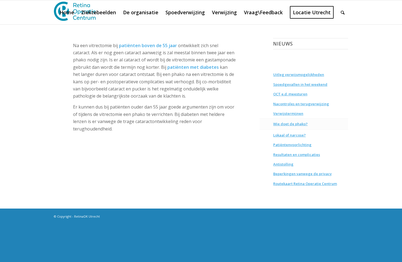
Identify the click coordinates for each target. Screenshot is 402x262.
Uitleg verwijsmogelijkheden (298, 74)
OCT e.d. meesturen (290, 94)
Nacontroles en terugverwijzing (301, 103)
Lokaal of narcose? (289, 135)
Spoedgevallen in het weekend (300, 84)
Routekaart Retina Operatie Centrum (305, 183)
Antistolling (283, 164)
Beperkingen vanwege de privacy (302, 173)
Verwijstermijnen (288, 113)
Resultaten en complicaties (296, 154)
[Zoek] (342, 12)
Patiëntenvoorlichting (292, 144)
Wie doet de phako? (290, 123)
